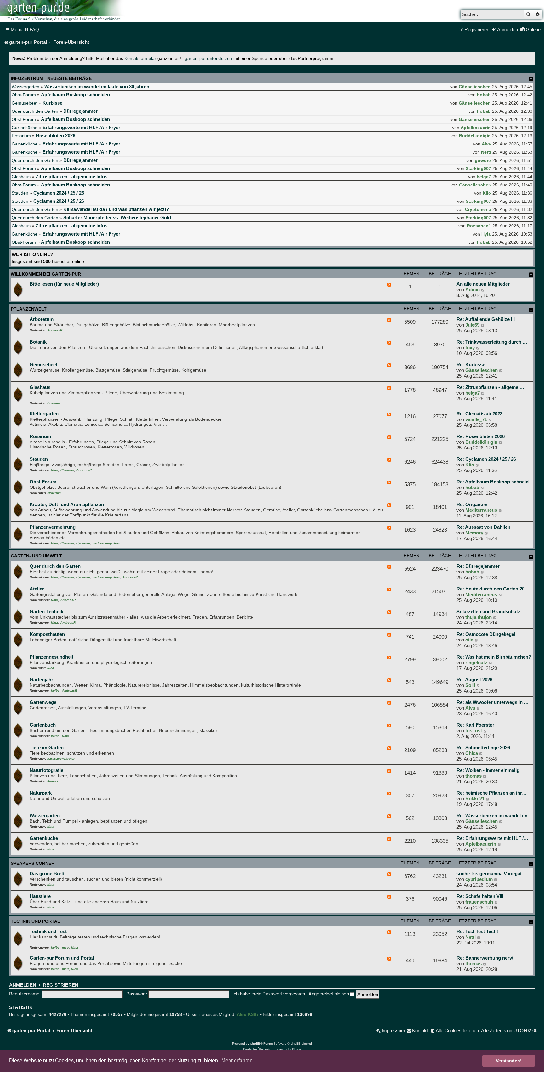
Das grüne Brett (47, 873)
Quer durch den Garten (35, 111)
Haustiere (40, 896)
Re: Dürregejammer (478, 566)
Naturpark (41, 792)
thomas (53, 781)
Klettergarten (44, 413)
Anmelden (22, 985)
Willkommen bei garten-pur (46, 274)
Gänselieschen (475, 86)
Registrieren (60, 985)
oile (469, 639)
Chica (471, 753)
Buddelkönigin (475, 135)
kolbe (55, 690)
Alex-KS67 (248, 1014)
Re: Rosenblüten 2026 (480, 436)
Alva (486, 143)
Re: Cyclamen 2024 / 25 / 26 (486, 459)
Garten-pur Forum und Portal (62, 958)
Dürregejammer (80, 111)
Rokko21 (474, 798)
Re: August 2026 (474, 679)
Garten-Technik (46, 611)
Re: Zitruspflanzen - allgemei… (490, 387)
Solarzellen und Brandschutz (488, 611)
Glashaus (21, 176)
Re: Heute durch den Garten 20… (492, 588)
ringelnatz (476, 662)
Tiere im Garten (47, 747)
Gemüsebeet (24, 102)
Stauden (20, 193)
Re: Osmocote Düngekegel (485, 634)
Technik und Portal (35, 921)
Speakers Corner (32, 863)
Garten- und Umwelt (36, 555)
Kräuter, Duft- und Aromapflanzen (67, 504)
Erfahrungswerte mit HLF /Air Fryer (81, 127)
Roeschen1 (479, 225)
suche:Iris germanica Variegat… (491, 873)
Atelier (37, 588)
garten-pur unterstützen (208, 58)
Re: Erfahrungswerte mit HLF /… (492, 838)
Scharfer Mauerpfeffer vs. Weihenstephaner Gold (117, 217)
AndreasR (54, 330)
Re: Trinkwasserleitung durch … (491, 342)
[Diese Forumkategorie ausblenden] (531, 274)
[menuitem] (31, 29)
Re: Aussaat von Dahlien (483, 527)
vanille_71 (476, 419)
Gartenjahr (41, 679)
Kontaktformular (140, 58)
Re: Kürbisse (470, 364)
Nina (54, 470)
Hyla (486, 234)
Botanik (38, 342)
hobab (484, 94)
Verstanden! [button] (509, 1060)
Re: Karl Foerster (475, 724)
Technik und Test (48, 931)
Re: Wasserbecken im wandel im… (494, 815)
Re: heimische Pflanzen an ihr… (491, 792)
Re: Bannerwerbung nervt (484, 958)
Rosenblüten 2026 (55, 135)
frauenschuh (479, 901)
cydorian (54, 492)
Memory (474, 532)
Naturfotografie (46, 770)
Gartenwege (43, 702)
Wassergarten (25, 86)
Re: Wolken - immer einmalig (487, 770)
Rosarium (21, 135)
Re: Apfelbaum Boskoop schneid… (494, 481)
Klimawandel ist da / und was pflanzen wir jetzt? (116, 209)
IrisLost (473, 730)
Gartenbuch (43, 724)
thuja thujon (478, 617)
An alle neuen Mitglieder (483, 284)
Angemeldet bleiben (329, 993)
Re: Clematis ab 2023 (479, 413)
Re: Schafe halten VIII (479, 896)
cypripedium (479, 879)
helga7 (484, 176)
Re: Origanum (471, 504)
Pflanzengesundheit (51, 656)
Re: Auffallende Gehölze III (485, 319)
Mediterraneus (481, 510)
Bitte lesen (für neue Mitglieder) (64, 284)
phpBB (255, 1043)
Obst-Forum (24, 94)
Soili (470, 685)
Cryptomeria (478, 209)
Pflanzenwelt (29, 308)
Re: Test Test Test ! (477, 931)
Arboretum (42, 319)
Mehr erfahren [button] (236, 1060)
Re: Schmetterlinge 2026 (483, 747)
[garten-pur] (63, 11)
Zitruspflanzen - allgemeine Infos (71, 176)
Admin (472, 289)
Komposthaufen (47, 634)
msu (65, 947)
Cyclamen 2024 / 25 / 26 (58, 193)
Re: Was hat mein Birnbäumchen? (493, 656)
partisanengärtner (106, 543)
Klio (487, 193)
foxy (470, 347)
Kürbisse (52, 102)
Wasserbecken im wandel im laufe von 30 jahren (96, 86)
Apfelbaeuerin (476, 127)
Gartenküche (24, 127)
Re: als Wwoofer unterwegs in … (492, 702)
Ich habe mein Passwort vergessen (268, 993)
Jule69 (472, 325)
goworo (483, 160)
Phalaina (54, 403)
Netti (486, 152)
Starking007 (478, 168)
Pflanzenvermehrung (53, 527)
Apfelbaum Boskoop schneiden (75, 94)
